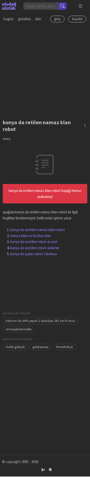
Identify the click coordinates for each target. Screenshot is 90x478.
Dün (38, 18)
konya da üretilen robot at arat (34, 241)
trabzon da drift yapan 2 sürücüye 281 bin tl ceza (40, 321)
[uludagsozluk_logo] (9, 6)
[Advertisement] (45, 71)
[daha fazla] (80, 6)
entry (7, 138)
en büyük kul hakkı (19, 329)
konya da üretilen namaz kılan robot (37, 229)
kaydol (77, 18)
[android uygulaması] (44, 469)
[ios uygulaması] (50, 469)
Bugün (9, 18)
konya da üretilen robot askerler (35, 247)
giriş (57, 18)
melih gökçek (15, 347)
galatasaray (40, 347)
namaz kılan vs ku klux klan (30, 235)
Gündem (24, 18)
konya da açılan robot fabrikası (33, 253)
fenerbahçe (64, 347)
